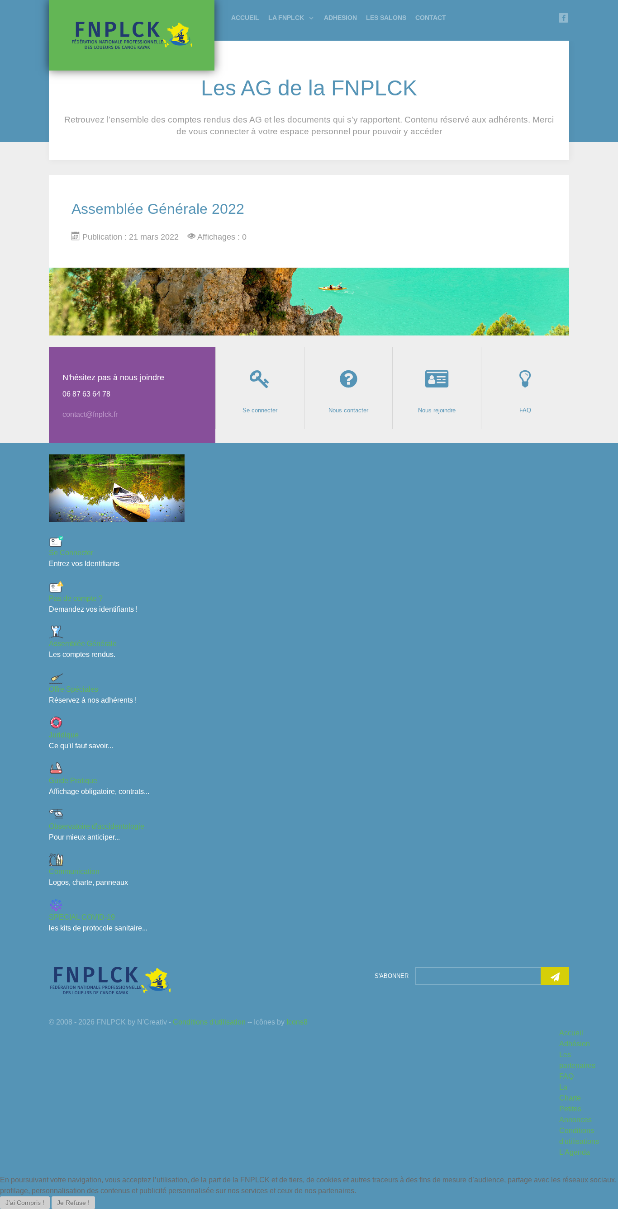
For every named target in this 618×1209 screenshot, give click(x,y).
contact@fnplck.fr (90, 414)
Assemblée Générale (83, 643)
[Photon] (110, 980)
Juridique (64, 735)
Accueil (571, 1033)
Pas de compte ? (76, 598)
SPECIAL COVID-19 (82, 917)
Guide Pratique (73, 780)
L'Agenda (574, 1152)
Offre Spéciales (73, 689)
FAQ (566, 1076)
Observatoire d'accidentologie (96, 826)
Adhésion (574, 1044)
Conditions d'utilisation (209, 1022)
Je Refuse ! (73, 1202)
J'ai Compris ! (24, 1202)
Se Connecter (71, 553)
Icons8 (297, 1022)
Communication (74, 871)
